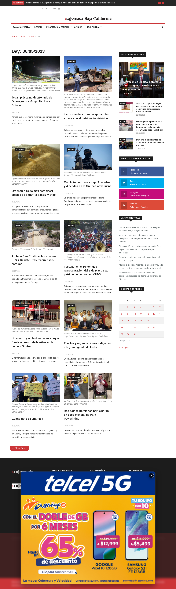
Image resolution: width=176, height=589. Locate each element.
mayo (31, 36)
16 (128, 320)
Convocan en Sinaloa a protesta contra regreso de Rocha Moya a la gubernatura (141, 85)
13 (154, 314)
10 (135, 314)
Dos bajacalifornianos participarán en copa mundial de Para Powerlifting (86, 414)
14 (160, 314)
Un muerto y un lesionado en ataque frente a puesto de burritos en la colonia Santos (35, 342)
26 (147, 327)
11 (141, 314)
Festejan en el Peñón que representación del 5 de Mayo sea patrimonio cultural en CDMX (86, 270)
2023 (23, 36)
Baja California (21, 27)
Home (14, 36)
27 (154, 327)
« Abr (121, 347)
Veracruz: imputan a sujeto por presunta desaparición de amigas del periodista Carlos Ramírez (139, 238)
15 (122, 320)
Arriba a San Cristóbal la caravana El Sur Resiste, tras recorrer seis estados (34, 260)
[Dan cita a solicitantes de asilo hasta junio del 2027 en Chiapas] (126, 144)
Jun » (127, 347)
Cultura (71, 61)
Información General (57, 27)
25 (141, 327)
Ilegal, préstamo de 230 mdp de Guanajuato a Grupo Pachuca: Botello (32, 101)
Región (38, 27)
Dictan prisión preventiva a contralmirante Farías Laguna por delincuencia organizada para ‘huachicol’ (140, 249)
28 (160, 327)
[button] (159, 3)
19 (147, 320)
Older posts (21, 448)
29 (122, 334)
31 (135, 334)
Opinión (78, 27)
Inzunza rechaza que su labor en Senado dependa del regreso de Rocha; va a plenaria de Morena (70, 3)
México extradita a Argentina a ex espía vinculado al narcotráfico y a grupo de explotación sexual (141, 266)
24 (135, 327)
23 (128, 327)
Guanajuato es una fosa (27, 418)
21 (160, 320)
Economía (20, 149)
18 (141, 320)
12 (147, 314)
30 (128, 334)
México (19, 61)
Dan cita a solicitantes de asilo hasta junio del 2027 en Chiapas (150, 142)
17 (135, 320)
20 (154, 320)
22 (122, 327)
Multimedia (93, 27)
